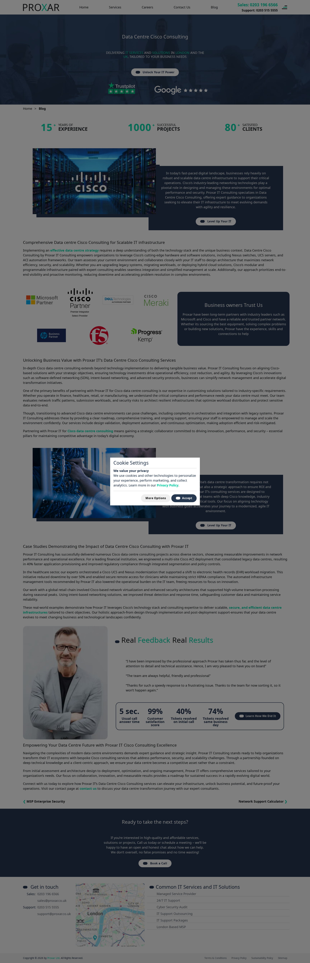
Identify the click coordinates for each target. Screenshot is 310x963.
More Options (155, 498)
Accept (187, 498)
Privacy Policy (167, 485)
